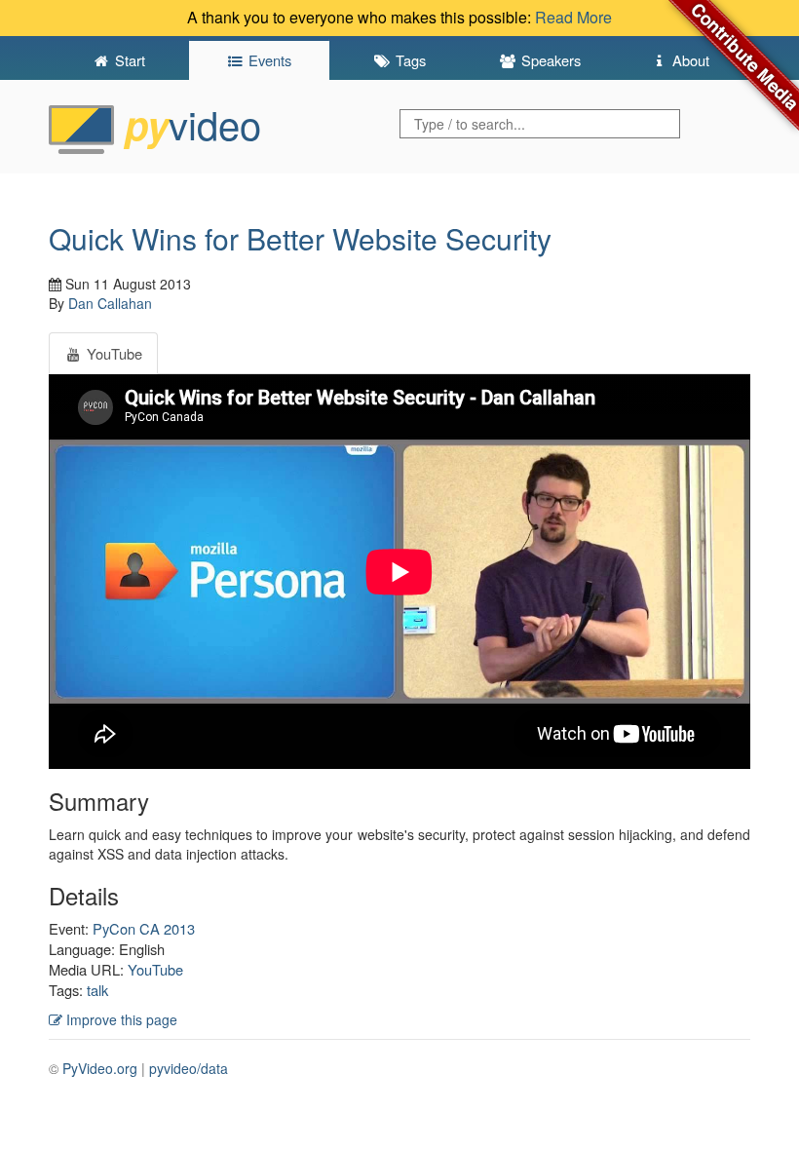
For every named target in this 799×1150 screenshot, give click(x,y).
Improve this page (119, 1019)
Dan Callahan (110, 303)
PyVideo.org (99, 1068)
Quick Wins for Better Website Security (300, 238)
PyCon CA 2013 (144, 928)
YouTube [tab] (112, 353)
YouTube (155, 969)
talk (97, 989)
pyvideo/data (188, 1068)
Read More (573, 17)
